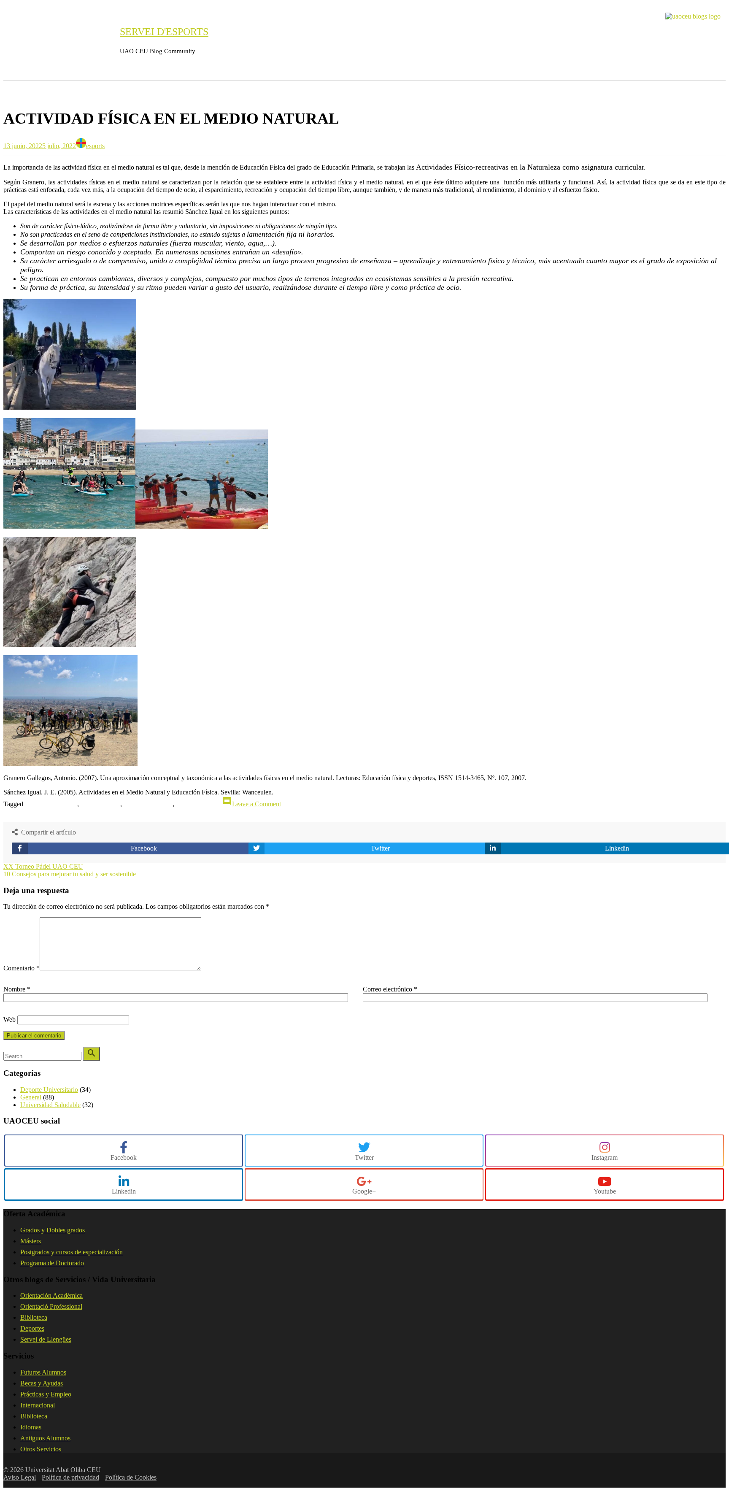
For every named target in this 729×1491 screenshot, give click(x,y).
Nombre (16, 989)
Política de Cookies (131, 1477)
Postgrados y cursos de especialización (71, 1252)
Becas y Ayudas (41, 1383)
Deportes (32, 1328)
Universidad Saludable (50, 1104)
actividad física (56, 804)
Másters (30, 1241)
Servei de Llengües (45, 1339)
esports (95, 145)
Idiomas (30, 1427)
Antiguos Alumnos (45, 1438)
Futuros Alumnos (43, 1372)
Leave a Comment (256, 804)
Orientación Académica (51, 1295)
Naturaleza (199, 804)
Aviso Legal (19, 1477)
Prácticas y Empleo (45, 1394)
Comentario (21, 968)
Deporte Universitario (49, 1089)
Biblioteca (33, 1317)
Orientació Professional (51, 1306)
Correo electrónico (390, 989)
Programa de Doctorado (52, 1263)
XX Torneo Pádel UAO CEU (43, 866)
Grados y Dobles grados (52, 1230)
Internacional (37, 1405)
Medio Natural (152, 804)
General (23, 92)
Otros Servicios (40, 1449)
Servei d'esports (164, 31)
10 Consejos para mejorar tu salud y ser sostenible (69, 874)
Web (9, 1019)
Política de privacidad (70, 1477)
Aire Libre (104, 804)
